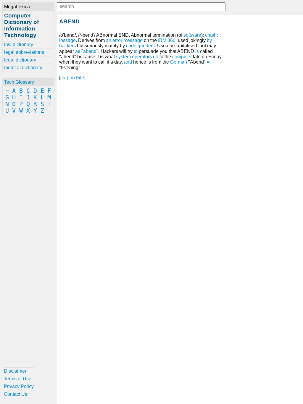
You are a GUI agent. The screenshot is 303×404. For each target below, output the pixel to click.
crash (211, 35)
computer (182, 56)
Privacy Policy (19, 386)
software (192, 35)
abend (89, 51)
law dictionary (18, 44)
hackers (67, 45)
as (77, 51)
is (197, 51)
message (133, 40)
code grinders (140, 45)
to (136, 51)
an (108, 40)
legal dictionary (20, 59)
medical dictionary (23, 67)
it (97, 56)
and (128, 61)
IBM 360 (166, 40)
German (178, 61)
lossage (67, 40)
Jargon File (72, 77)
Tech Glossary (19, 82)
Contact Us (15, 394)
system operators (134, 56)
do (155, 56)
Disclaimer (15, 371)
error (117, 40)
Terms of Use (17, 378)
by (209, 40)
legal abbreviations (24, 52)
